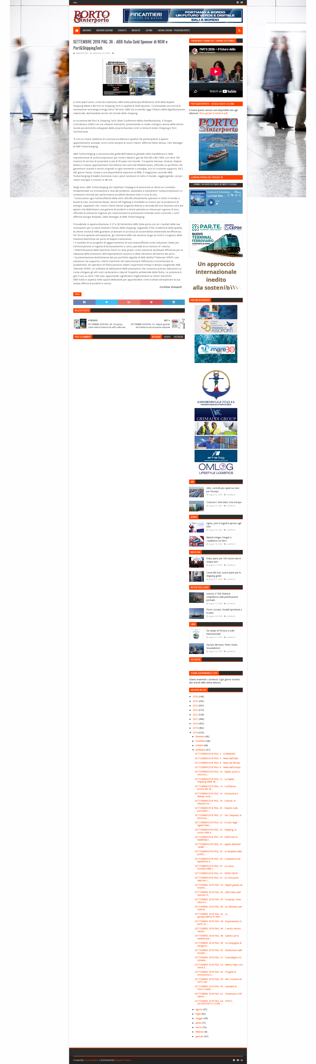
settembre (201, 750)
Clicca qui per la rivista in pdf (213, 113)
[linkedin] (241, 1060)
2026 (196, 696)
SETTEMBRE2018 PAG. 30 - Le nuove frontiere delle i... (214, 867)
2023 (196, 710)
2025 (196, 701)
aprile (199, 1023)
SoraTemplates (91, 1060)
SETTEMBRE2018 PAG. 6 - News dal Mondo (217, 763)
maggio (200, 1018)
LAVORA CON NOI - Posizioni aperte (174, 30)
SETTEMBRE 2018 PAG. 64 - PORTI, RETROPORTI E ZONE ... (214, 1002)
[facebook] (237, 2)
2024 (196, 705)
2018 (196, 732)
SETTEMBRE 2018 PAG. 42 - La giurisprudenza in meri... (211, 915)
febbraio (200, 1031)
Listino (149, 30)
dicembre (200, 736)
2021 (196, 719)
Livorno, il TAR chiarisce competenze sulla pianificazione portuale (222, 596)
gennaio (200, 1036)
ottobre (200, 745)
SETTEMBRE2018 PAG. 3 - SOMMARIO (215, 753)
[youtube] (241, 2)
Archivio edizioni (104, 30)
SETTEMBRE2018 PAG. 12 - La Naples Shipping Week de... (214, 780)
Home (75, 2)
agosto (199, 1009)
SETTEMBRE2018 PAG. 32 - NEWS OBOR (216, 873)
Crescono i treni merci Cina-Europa (223, 502)
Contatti (122, 30)
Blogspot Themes (122, 1060)
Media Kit (136, 30)
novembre (201, 741)
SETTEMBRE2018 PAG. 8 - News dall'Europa (217, 767)
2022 (196, 714)
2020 (196, 723)
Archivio (87, 30)
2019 (196, 728)
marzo (199, 1027)
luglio (199, 1014)
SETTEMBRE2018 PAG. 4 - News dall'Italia (216, 758)
